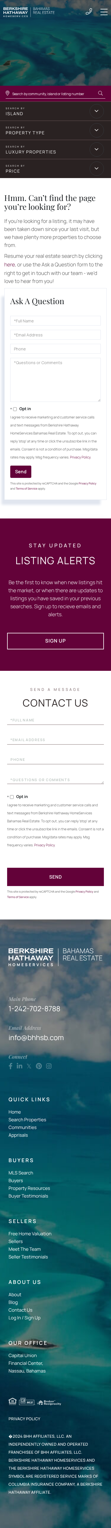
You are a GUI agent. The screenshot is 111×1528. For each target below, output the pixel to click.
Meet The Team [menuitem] (25, 1249)
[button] (100, 93)
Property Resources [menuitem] (29, 1188)
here (9, 264)
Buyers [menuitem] (16, 1180)
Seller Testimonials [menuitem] (28, 1257)
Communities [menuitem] (23, 1127)
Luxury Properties (31, 152)
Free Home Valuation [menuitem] (30, 1233)
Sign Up (55, 641)
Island (14, 114)
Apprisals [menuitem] (18, 1135)
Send (20, 471)
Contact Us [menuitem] (20, 1310)
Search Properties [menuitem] (27, 1119)
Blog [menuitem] (13, 1302)
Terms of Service (26, 488)
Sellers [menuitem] (16, 1241)
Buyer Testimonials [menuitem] (28, 1196)
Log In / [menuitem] (16, 1317)
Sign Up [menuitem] (32, 1317)
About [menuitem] (15, 1294)
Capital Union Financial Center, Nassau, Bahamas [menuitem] (27, 1363)
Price (13, 171)
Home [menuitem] (15, 1112)
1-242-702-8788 (89, 12)
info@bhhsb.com (36, 1033)
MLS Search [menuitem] (21, 1173)
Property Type (25, 133)
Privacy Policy (80, 457)
